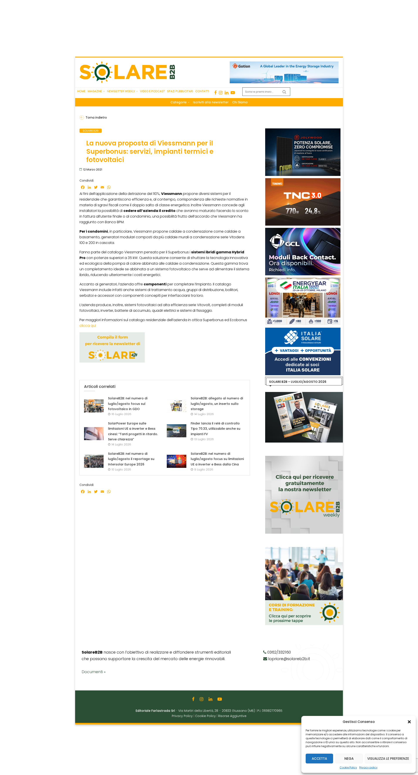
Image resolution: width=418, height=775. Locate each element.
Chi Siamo (240, 102)
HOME (81, 91)
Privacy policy (368, 767)
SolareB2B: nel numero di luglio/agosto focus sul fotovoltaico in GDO (127, 403)
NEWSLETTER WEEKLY (121, 91)
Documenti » (94, 672)
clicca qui (87, 325)
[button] (409, 722)
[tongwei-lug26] (303, 180)
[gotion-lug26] (284, 63)
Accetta (319, 758)
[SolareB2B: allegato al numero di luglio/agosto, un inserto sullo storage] (176, 405)
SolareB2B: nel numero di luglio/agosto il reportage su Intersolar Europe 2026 (131, 459)
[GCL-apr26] (303, 230)
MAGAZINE (95, 91)
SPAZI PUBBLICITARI (180, 91)
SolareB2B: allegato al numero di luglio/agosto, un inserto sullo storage (217, 403)
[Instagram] (220, 92)
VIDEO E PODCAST (152, 91)
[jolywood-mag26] (303, 130)
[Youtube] (233, 92)
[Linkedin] (226, 92)
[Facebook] (215, 92)
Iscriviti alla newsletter (211, 102)
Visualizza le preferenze (388, 758)
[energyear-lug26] (303, 280)
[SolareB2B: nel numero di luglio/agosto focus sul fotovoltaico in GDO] (94, 405)
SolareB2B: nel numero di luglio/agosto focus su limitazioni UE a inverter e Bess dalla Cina (217, 459)
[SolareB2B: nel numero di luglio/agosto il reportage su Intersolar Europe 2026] (94, 461)
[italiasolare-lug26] (303, 330)
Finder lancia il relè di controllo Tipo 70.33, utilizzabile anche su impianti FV (215, 428)
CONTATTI (202, 91)
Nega (349, 758)
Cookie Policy (348, 767)
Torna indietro (96, 117)
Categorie (178, 102)
